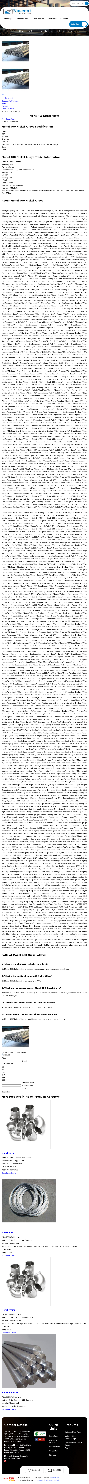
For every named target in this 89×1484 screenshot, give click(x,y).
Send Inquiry (9, 98)
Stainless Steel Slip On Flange (73, 1443)
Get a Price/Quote (9, 119)
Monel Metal (8, 1153)
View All (67, 1448)
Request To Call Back (10, 101)
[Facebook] (36, 1440)
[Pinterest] (43, 1440)
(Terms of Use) (54, 1478)
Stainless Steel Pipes (73, 1432)
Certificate (52, 19)
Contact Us (64, 19)
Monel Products (8, 109)
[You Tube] (40, 1440)
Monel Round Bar (10, 1392)
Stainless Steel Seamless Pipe (71, 1437)
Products (5, 106)
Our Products (38, 19)
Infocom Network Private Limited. (48, 1480)
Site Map (52, 1455)
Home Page (7, 19)
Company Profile (23, 19)
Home (4, 103)
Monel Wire (7, 1232)
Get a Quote (76, 24)
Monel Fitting (8, 1310)
